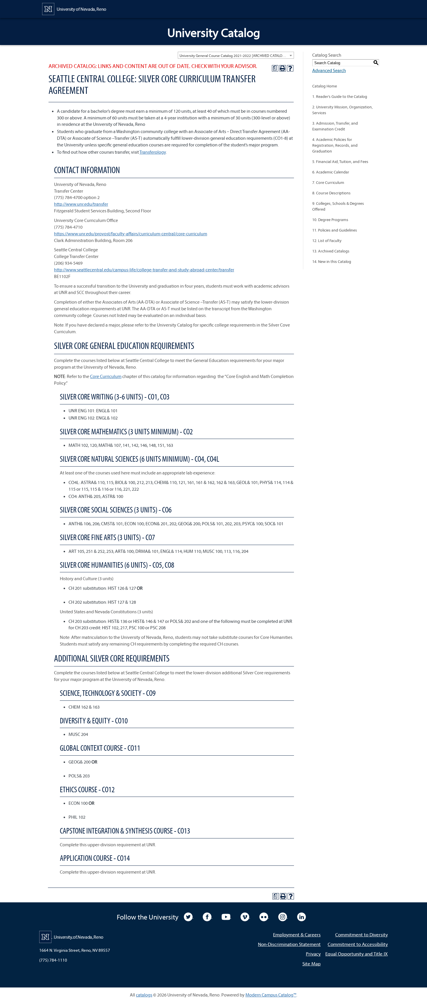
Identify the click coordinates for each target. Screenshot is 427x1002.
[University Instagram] (283, 916)
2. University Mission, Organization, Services (342, 109)
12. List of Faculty (327, 240)
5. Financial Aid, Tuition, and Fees (340, 161)
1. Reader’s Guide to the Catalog (339, 96)
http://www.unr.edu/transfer (81, 204)
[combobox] (236, 55)
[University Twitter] (188, 916)
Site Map (311, 963)
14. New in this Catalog (331, 261)
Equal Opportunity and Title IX (356, 954)
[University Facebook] (207, 916)
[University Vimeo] (245, 916)
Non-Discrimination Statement (289, 944)
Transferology (152, 152)
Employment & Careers (297, 934)
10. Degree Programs (330, 219)
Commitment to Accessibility (358, 944)
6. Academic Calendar (330, 172)
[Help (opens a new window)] (290, 68)
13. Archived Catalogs (330, 251)
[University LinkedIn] (301, 916)
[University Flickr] (264, 916)
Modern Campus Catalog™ (270, 995)
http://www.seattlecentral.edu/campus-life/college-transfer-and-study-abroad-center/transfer (144, 270)
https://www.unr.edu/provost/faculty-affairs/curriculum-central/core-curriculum (130, 233)
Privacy (313, 954)
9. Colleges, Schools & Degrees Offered (338, 206)
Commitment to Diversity (361, 934)
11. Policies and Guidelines (334, 230)
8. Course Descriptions (331, 193)
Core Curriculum (105, 376)
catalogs (144, 995)
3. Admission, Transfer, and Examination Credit (335, 126)
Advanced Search (329, 70)
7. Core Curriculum (328, 182)
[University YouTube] (226, 916)
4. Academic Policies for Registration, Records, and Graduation (335, 145)
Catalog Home (324, 86)
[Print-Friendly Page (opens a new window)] (282, 68)
